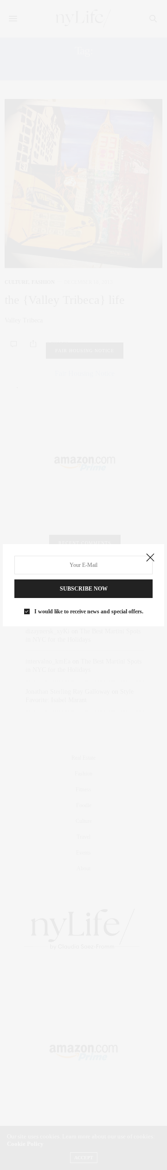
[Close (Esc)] (150, 558)
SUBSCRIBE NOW (84, 588)
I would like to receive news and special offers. (88, 611)
